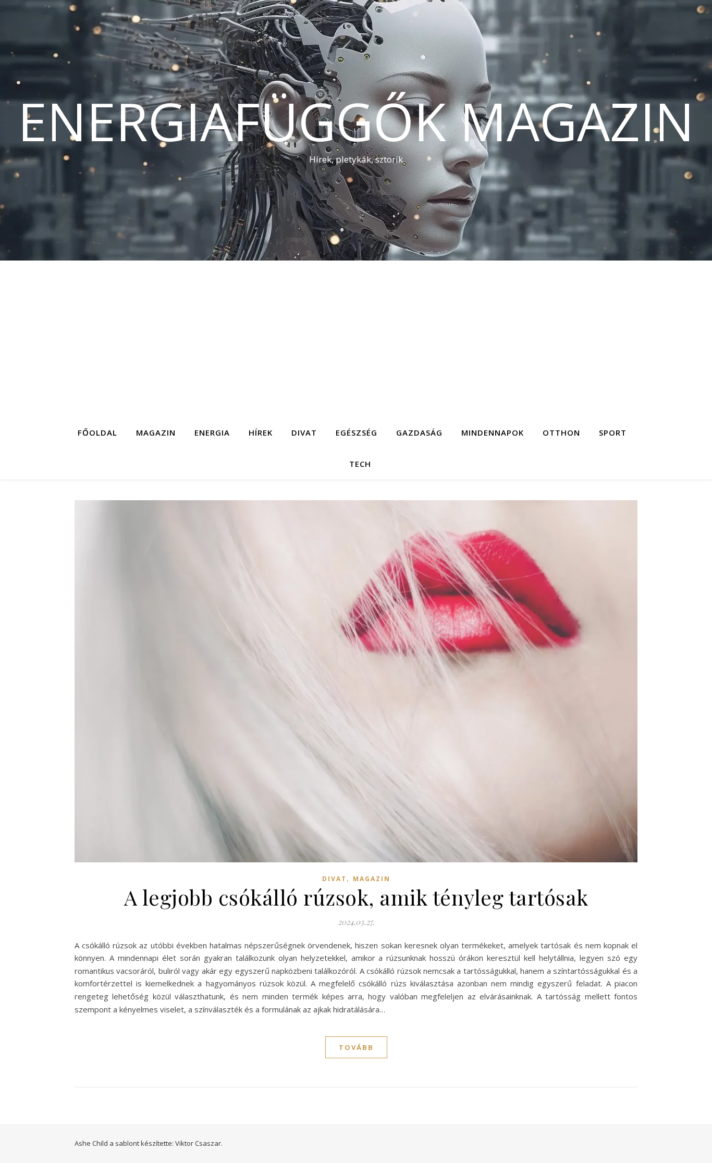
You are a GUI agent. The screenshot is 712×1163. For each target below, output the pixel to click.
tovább (356, 1047)
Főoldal (97, 432)
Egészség (356, 432)
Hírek (261, 432)
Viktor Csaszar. (199, 1143)
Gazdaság (419, 432)
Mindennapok (492, 432)
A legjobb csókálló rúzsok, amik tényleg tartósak (356, 897)
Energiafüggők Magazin (356, 121)
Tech (360, 464)
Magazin (156, 432)
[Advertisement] (356, 339)
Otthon (561, 432)
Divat (304, 432)
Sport (613, 432)
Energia (212, 432)
